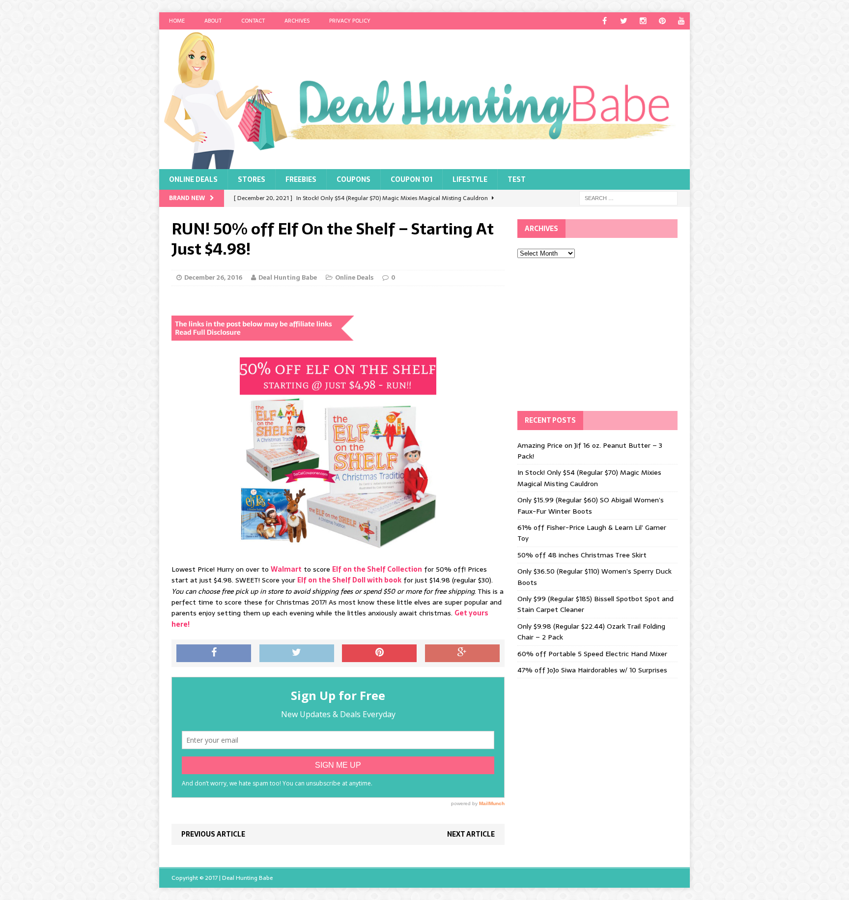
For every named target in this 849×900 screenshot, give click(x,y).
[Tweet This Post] (296, 653)
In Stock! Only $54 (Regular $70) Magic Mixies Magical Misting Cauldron (589, 478)
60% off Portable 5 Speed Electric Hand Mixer (592, 653)
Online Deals (193, 179)
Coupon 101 (411, 179)
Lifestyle (470, 179)
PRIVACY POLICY (349, 20)
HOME (177, 20)
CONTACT (253, 20)
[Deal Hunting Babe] (424, 99)
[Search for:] (628, 197)
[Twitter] (623, 20)
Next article (471, 834)
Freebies (300, 179)
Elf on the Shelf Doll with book (349, 580)
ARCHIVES (297, 20)
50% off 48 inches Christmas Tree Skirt (582, 555)
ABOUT (213, 20)
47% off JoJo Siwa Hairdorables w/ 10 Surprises (592, 670)
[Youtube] (681, 20)
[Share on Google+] (462, 653)
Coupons (353, 179)
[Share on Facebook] (213, 653)
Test (517, 179)
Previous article (213, 834)
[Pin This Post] (379, 653)
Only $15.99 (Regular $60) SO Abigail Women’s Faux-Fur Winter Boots (590, 505)
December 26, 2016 (213, 277)
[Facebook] (604, 20)
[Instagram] (642, 20)
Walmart (286, 569)
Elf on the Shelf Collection (377, 569)
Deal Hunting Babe (287, 277)
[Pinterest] (662, 20)
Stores (251, 179)
